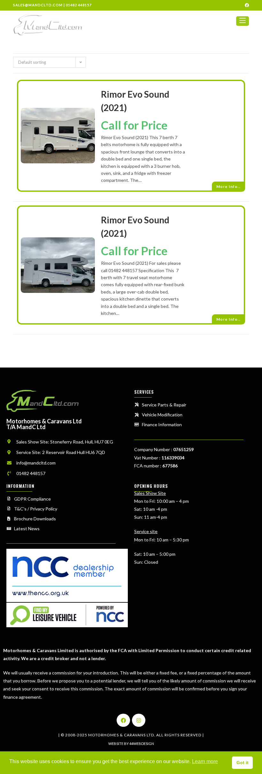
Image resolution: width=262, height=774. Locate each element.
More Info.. (228, 186)
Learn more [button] (205, 761)
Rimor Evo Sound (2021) (135, 101)
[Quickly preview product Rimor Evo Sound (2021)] (93, 117)
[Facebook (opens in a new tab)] (246, 5)
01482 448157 (78, 5)
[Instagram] (138, 720)
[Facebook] (123, 720)
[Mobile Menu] (242, 23)
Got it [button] (242, 762)
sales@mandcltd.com (38, 5)
